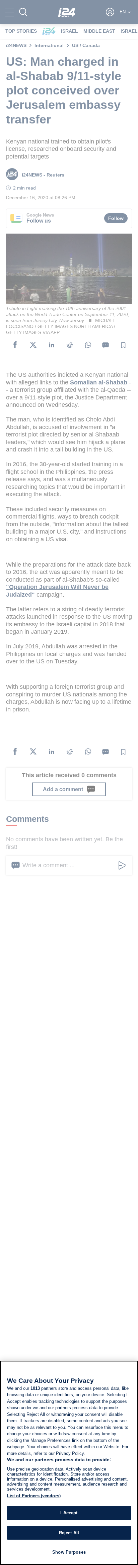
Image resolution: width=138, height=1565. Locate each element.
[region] (69, 1463)
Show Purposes (69, 1552)
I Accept (68, 1512)
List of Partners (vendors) (34, 1495)
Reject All (69, 1532)
